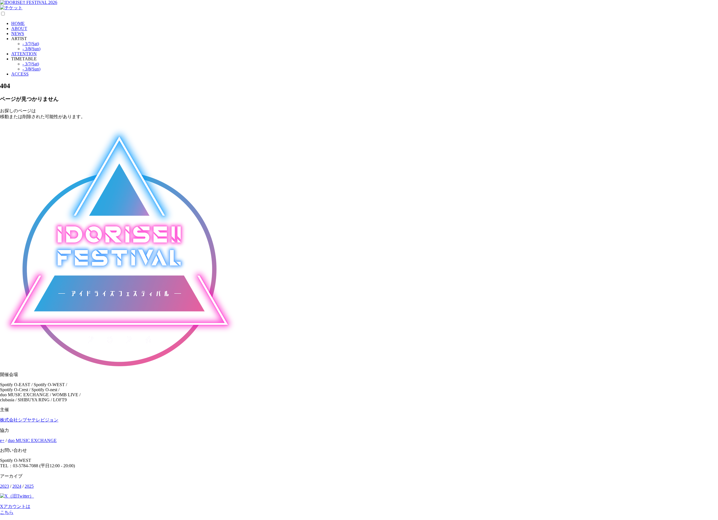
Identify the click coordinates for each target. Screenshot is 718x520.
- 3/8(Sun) (31, 48)
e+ (2, 440)
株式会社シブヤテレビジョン (29, 420)
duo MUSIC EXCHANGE (32, 440)
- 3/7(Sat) (30, 43)
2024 (16, 486)
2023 (4, 486)
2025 (29, 486)
